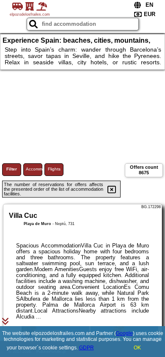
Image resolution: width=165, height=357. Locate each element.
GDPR (86, 348)
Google (124, 333)
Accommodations (34, 169)
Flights (54, 169)
